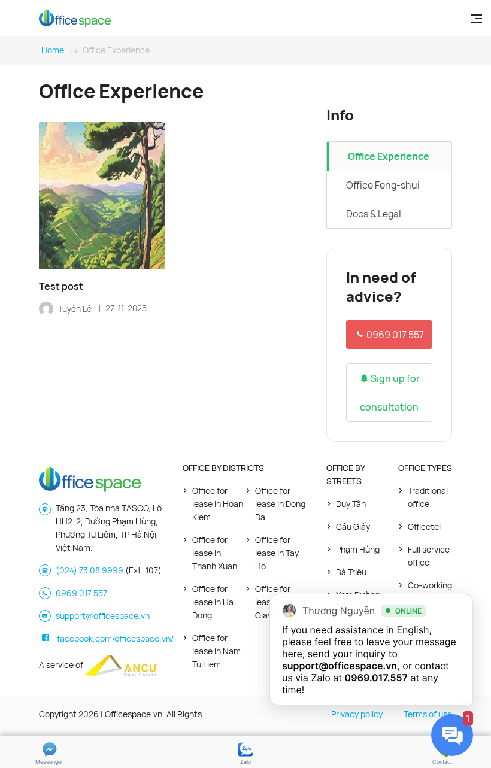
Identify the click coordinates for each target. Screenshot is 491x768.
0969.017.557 (376, 678)
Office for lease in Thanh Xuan (214, 553)
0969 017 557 (394, 334)
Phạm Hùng (358, 549)
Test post (61, 286)
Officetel (424, 526)
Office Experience (388, 156)
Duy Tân (351, 503)
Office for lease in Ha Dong (213, 602)
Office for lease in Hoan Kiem (217, 504)
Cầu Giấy (353, 526)
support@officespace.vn (103, 615)
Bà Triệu (351, 572)
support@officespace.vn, (341, 666)
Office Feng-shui (383, 185)
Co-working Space (430, 591)
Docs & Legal (373, 213)
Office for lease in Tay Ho (277, 553)
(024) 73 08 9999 (89, 570)
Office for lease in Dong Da (280, 504)
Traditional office (428, 497)
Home (52, 50)
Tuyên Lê (75, 308)
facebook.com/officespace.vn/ (115, 638)
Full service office (429, 556)
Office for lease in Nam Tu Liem (216, 651)
